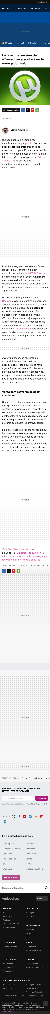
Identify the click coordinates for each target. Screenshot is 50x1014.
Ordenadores (33, 43)
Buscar (46, 888)
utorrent (36, 565)
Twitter (28, 110)
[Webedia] (43, 2)
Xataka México (9, 985)
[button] (19, 129)
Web (14, 565)
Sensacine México (33, 988)
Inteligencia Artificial (34, 869)
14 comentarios (12, 110)
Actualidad (23, 565)
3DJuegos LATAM (33, 985)
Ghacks (6, 301)
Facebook (23, 110)
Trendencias (8, 964)
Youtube (25, 816)
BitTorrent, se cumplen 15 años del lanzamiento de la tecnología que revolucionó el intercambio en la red (24, 556)
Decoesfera (8, 967)
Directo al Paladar (10, 947)
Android (20, 43)
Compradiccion (9, 971)
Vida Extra (30, 916)
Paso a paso (8, 843)
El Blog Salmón (32, 964)
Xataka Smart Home (11, 924)
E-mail (37, 110)
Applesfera (7, 920)
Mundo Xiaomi (9, 927)
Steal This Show (33, 273)
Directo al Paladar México (13, 996)
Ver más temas (11, 877)
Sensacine (30, 930)
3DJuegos (30, 913)
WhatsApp (7, 869)
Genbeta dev (31, 854)
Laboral (29, 859)
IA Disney (38, 778)
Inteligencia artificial (11, 848)
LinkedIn (5, 821)
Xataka (5, 913)
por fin (28, 143)
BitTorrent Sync (21, 328)
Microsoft (9, 43)
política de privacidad (38, 804)
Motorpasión (31, 947)
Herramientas (31, 848)
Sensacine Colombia (34, 992)
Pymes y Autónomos (34, 967)
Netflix (29, 864)
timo (5, 864)
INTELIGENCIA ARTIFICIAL (29, 8)
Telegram (30, 816)
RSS (36, 816)
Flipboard (32, 110)
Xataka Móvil (8, 916)
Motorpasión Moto (33, 950)
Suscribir (41, 798)
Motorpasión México (34, 996)
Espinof (29, 933)
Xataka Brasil (8, 988)
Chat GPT (26, 778)
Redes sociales (9, 859)
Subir (40, 899)
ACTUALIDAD (8, 8)
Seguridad (7, 854)
